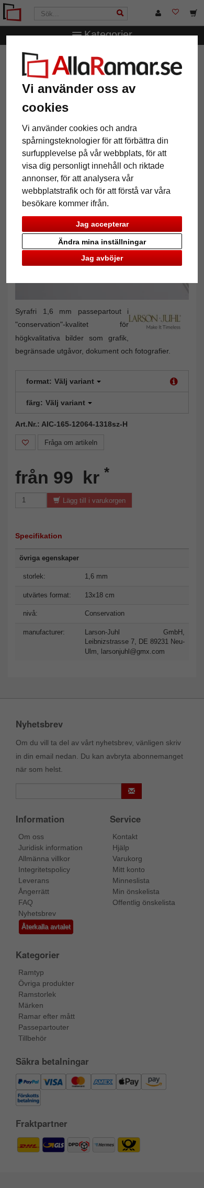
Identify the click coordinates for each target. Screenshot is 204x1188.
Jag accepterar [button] (102, 224)
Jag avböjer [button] (102, 258)
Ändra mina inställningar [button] (102, 242)
